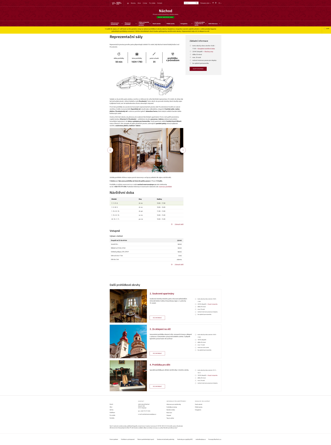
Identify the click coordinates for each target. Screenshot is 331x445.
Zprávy (111, 409)
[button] (110, 150)
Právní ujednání (114, 439)
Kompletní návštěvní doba (206, 49)
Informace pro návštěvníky (174, 404)
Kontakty (112, 418)
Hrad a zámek (198, 404)
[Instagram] (215, 3)
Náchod (165, 10)
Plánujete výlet (205, 3)
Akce (139, 3)
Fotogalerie (198, 410)
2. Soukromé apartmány (162, 293)
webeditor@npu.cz (201, 439)
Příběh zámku (198, 407)
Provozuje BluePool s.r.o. (214, 439)
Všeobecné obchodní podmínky (165, 439)
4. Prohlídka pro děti (160, 364)
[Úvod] (128, 3)
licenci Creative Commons (149, 426)
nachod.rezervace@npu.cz (149, 414)
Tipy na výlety (170, 418)
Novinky (133, 3)
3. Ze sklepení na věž (160, 329)
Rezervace (169, 412)
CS (219, 3)
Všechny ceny (208, 51)
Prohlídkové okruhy (172, 407)
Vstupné (169, 415)
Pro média (152, 3)
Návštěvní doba (171, 410)
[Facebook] (213, 3)
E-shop (145, 3)
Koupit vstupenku (198, 69)
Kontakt (159, 3)
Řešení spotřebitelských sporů (146, 439)
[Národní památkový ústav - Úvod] (117, 3)
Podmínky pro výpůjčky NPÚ (185, 439)
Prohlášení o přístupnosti (128, 439)
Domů (111, 404)
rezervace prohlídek (165, 187)
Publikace (112, 412)
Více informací (157, 318)
